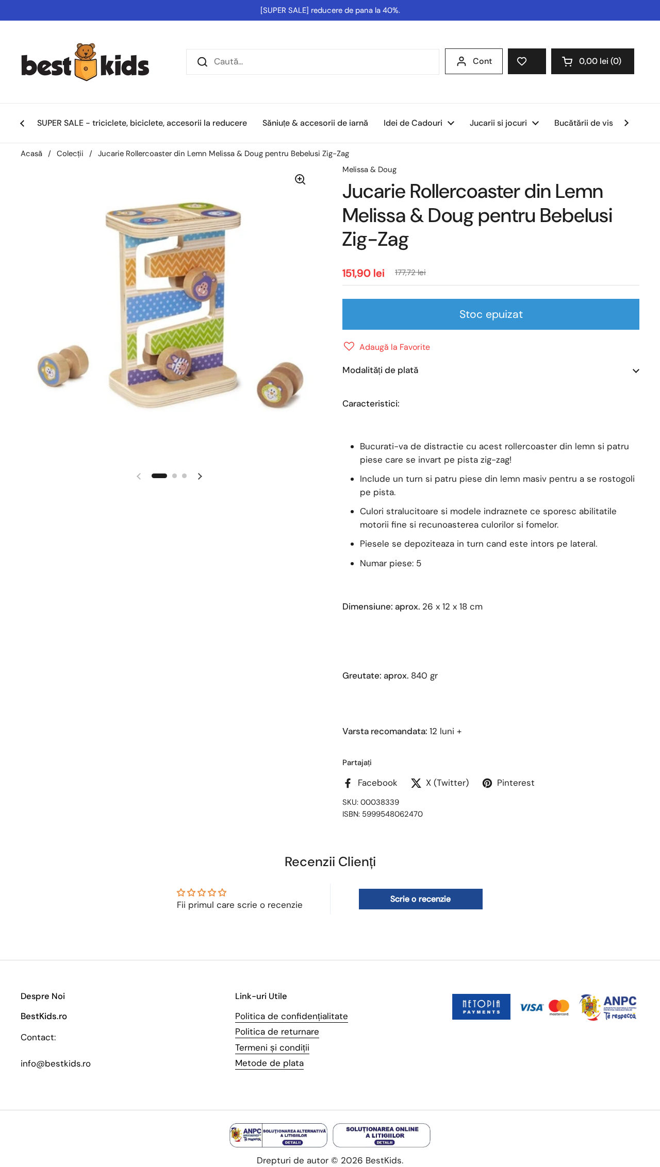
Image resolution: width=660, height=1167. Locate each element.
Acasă (31, 153)
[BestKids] (93, 62)
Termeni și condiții (272, 1047)
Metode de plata (269, 1063)
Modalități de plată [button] (380, 370)
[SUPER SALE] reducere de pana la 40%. (330, 10)
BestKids (384, 1160)
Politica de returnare (277, 1031)
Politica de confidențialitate (291, 1016)
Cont (482, 61)
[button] (592, 61)
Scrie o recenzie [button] (420, 898)
